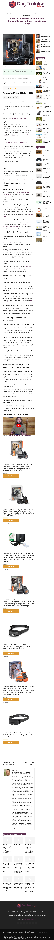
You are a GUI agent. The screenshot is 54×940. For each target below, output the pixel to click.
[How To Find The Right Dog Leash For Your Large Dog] (39, 113)
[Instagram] (15, 828)
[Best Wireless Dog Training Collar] (39, 119)
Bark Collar (25, 10)
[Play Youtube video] (19, 426)
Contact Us (42, 10)
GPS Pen (44, 181)
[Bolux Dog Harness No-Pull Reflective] (39, 81)
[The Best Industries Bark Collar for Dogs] (39, 124)
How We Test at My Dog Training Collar (10, 929)
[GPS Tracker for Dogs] (39, 164)
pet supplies (22, 196)
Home (11, 10)
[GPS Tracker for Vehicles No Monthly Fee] (39, 159)
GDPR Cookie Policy (22, 931)
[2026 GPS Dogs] (39, 210)
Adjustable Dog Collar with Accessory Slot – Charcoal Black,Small (46, 170)
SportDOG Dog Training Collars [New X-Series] (19, 435)
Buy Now (11, 476)
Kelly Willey (43, 44)
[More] (38, 29)
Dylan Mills (43, 35)
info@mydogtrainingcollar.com (29, 919)
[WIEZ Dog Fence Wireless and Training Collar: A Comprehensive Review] (39, 73)
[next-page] (5, 894)
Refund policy (41, 929)
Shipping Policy (5, 931)
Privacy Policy (20, 932)
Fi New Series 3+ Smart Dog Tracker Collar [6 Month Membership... (47, 176)
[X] (33, 923)
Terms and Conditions (13, 931)
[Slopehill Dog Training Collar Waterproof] (39, 63)
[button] (49, 10)
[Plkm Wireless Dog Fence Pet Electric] (18, 840)
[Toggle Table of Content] (15, 97)
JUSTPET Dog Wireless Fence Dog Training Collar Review (9, 763)
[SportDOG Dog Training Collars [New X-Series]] (39, 141)
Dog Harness (31, 10)
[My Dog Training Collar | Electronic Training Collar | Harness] (27, 4)
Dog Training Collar (17, 10)
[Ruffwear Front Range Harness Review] (39, 91)
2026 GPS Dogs (45, 208)
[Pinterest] (27, 923)
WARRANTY (35, 929)
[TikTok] (30, 923)
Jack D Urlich (20, 26)
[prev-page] (3, 894)
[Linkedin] (24, 923)
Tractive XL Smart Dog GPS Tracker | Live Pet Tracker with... (47, 234)
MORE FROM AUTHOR (19, 834)
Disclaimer (20, 929)
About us (37, 10)
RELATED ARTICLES (8, 834)
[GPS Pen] (39, 182)
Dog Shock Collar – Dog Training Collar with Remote (47, 129)
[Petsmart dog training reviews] (39, 68)
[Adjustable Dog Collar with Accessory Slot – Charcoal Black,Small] (39, 170)
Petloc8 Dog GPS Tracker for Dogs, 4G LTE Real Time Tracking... (47, 215)
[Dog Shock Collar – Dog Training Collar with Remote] (39, 130)
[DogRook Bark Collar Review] (39, 136)
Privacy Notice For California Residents (34, 931)
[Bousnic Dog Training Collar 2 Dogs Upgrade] (39, 102)
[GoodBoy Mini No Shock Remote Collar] (39, 97)
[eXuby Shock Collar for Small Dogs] (39, 107)
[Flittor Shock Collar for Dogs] (39, 86)
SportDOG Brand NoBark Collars (16, 165)
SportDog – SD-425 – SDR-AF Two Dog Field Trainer (20, 179)
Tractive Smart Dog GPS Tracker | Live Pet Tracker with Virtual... (47, 221)
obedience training (28, 197)
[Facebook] (13, 828)
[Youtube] (36, 923)
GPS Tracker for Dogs (46, 163)
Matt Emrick (44, 49)
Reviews (45, 932)
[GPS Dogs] (39, 240)
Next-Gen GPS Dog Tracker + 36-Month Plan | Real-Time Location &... (47, 227)
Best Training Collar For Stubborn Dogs (17, 118)
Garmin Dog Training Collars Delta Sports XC (27, 763)
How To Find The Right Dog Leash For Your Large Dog (47, 112)
